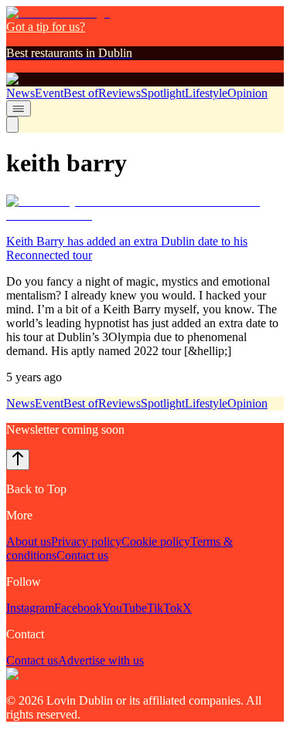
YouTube (124, 607)
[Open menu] (18, 108)
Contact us (82, 555)
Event (49, 93)
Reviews (119, 93)
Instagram (30, 607)
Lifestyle (206, 93)
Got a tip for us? (45, 26)
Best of (80, 93)
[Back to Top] (17, 459)
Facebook (78, 607)
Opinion (247, 93)
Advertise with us (101, 660)
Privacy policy (86, 541)
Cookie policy (155, 541)
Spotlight (163, 93)
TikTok (165, 607)
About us (28, 541)
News (20, 93)
